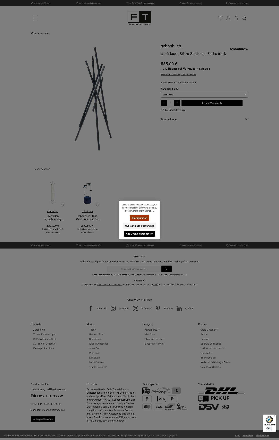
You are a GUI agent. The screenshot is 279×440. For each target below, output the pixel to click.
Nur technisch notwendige (139, 225)
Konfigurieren (139, 218)
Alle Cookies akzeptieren (139, 233)
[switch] (269, 428)
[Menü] (274, 416)
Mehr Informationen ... (143, 210)
